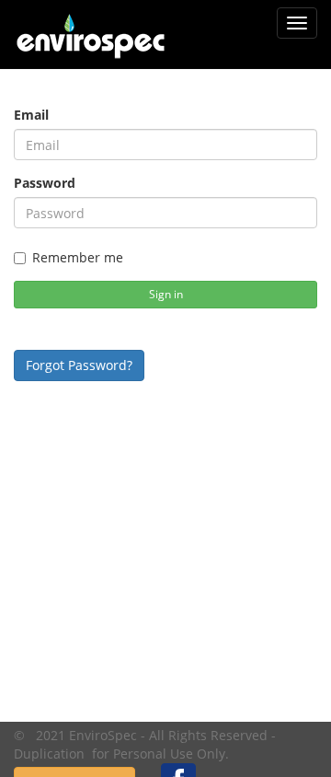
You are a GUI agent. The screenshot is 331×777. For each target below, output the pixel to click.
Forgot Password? (79, 365)
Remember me (77, 257)
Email (31, 114)
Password (44, 182)
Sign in (166, 294)
